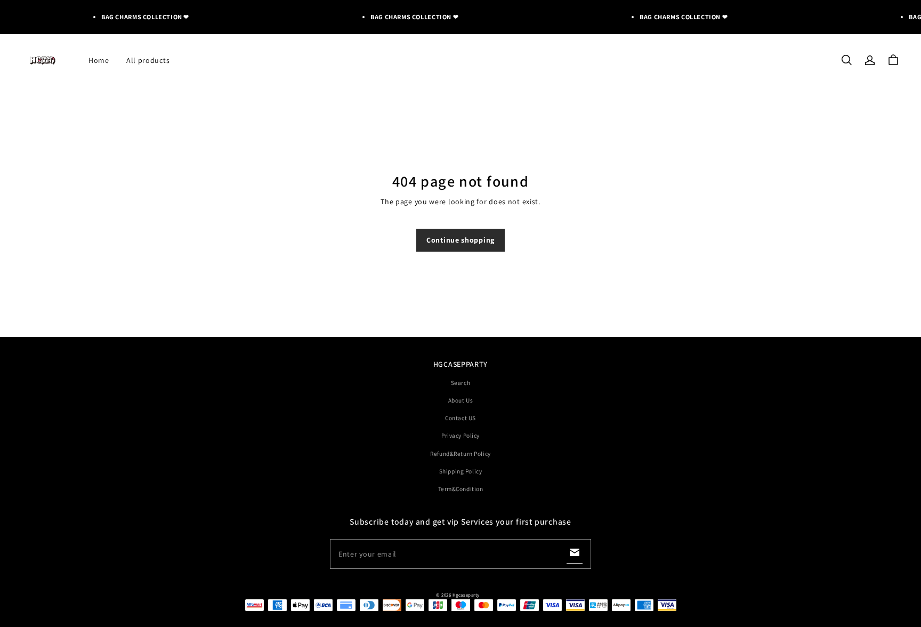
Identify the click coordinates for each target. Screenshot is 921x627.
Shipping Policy (460, 471)
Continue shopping (460, 240)
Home (98, 60)
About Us (460, 400)
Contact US (460, 418)
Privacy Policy (460, 435)
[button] (846, 60)
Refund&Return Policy (460, 453)
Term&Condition (460, 489)
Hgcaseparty (466, 595)
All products (147, 60)
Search (460, 383)
